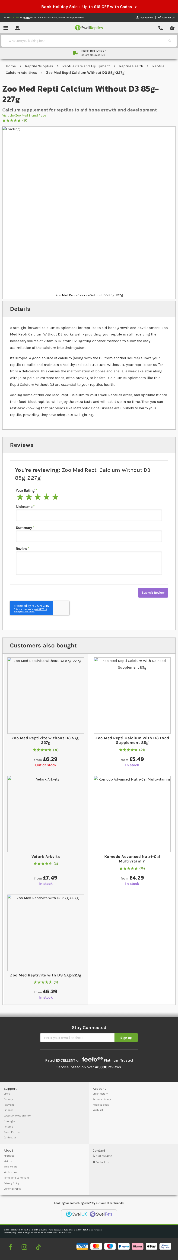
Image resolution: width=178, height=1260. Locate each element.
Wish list (98, 1110)
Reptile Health (131, 66)
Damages (9, 1121)
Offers (7, 1093)
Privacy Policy (11, 1183)
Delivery (8, 1099)
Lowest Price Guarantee (17, 1115)
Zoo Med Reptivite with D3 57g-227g (45, 975)
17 (25, 121)
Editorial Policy (12, 1188)
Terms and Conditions (16, 1177)
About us (9, 1155)
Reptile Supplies (39, 66)
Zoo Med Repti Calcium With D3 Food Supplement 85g (132, 740)
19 (55, 750)
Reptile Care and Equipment (86, 66)
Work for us (10, 1172)
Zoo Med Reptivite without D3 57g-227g (45, 740)
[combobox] (85, 40)
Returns (8, 1126)
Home (11, 66)
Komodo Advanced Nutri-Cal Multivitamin (132, 858)
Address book (101, 1104)
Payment (9, 1104)
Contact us (10, 1137)
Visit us (8, 1161)
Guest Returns (12, 1132)
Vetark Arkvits (46, 856)
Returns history (102, 1099)
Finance (8, 1110)
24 (142, 750)
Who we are (10, 1166)
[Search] (170, 40)
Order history (100, 1093)
